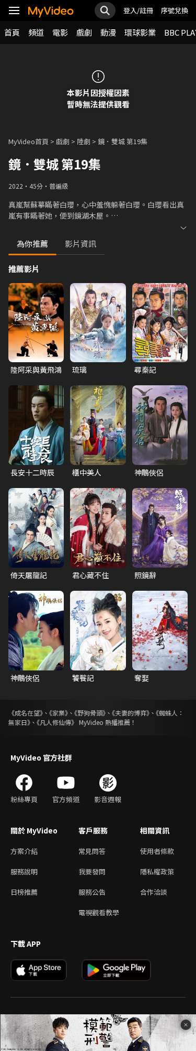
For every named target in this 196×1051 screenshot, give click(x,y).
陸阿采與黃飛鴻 (36, 369)
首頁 (12, 32)
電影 (60, 32)
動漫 (108, 32)
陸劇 (83, 141)
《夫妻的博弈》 (130, 712)
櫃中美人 (86, 472)
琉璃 (79, 369)
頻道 (36, 32)
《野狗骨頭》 (90, 712)
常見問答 (92, 851)
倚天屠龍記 (28, 575)
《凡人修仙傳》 (57, 722)
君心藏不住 (90, 575)
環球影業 (140, 32)
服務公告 (92, 892)
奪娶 (141, 678)
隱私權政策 (157, 871)
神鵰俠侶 (149, 472)
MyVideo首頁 (28, 141)
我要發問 (92, 871)
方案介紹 (24, 851)
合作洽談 (153, 892)
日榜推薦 (24, 892)
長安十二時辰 (32, 472)
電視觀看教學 (98, 912)
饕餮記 (83, 678)
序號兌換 (174, 10)
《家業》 (58, 712)
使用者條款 (157, 851)
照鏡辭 (145, 575)
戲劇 (84, 32)
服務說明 (24, 871)
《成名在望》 (25, 712)
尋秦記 (145, 369)
